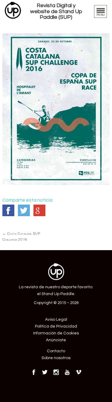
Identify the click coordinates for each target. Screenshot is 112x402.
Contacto (56, 351)
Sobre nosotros (56, 358)
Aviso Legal (56, 319)
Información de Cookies (56, 333)
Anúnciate (56, 340)
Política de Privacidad (56, 326)
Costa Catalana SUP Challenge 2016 (21, 236)
